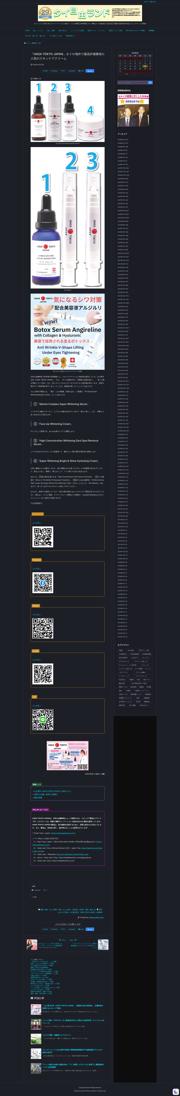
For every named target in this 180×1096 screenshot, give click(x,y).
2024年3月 (123, 242)
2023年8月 (123, 267)
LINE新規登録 (146, 654)
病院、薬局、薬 (90, 909)
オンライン (146, 658)
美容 (59, 909)
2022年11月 (123, 299)
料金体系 (133, 687)
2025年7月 (123, 186)
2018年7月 (123, 484)
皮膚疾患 (147, 698)
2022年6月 (123, 317)
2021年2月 (123, 374)
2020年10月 (123, 388)
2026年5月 (122, 150)
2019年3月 (123, 456)
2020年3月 (123, 413)
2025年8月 (123, 182)
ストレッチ (145, 665)
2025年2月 (123, 203)
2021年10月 (123, 345)
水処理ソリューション (142, 690)
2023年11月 (123, 257)
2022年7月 (123, 314)
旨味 (120, 690)
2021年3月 (123, 370)
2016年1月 (122, 583)
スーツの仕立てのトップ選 (40, 985)
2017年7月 (123, 527)
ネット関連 (53, 909)
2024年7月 (123, 228)
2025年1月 (123, 207)
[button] (176, 1092)
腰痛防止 (147, 701)
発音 (137, 698)
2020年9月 (123, 392)
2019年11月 (123, 427)
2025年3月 (123, 200)
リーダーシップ (124, 676)
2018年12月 (123, 466)
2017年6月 (122, 530)
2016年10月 (123, 559)
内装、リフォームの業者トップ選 (42, 963)
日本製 (149, 687)
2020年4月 (123, 409)
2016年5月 (122, 573)
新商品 (141, 687)
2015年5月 (122, 601)
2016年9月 (122, 562)
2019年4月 (123, 452)
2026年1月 (123, 164)
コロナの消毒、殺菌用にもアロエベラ (56, 1035)
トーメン (148, 669)
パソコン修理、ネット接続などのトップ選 (45, 987)
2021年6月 (123, 360)
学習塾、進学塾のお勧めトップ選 (42, 981)
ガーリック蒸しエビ (141, 661)
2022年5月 (123, 321)
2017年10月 (123, 516)
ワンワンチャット (141, 676)
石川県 (138, 701)
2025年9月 (123, 179)
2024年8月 (123, 225)
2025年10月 (123, 175)
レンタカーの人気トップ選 (40, 989)
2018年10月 (123, 473)
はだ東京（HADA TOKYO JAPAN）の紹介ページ (52, 791)
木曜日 (128, 690)
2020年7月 (123, 399)
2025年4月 (123, 196)
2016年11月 (123, 555)
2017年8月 (123, 523)
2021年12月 (123, 338)
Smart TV (135, 658)
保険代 (132, 679)
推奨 (100, 909)
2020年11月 (123, 385)
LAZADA (75, 909)
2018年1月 (123, 505)
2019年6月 (123, 445)
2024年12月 (123, 211)
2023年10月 (123, 260)
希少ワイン (147, 679)
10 (120, 63)
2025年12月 (123, 168)
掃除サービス (123, 687)
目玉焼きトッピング (125, 701)
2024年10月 (123, 218)
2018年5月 (123, 491)
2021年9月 (123, 349)
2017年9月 (123, 519)
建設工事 (122, 683)
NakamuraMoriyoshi (96, 917)
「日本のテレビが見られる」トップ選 (44, 961)
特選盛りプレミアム (125, 698)
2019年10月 (123, 431)
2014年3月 (122, 633)
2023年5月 (123, 278)
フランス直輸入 (141, 672)
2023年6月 (123, 274)
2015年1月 (122, 612)
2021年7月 (123, 356)
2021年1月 (123, 377)
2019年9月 (123, 434)
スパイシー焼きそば (125, 669)
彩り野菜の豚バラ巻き (139, 683)
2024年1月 (123, 250)
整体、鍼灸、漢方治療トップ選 (41, 993)
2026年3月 (123, 157)
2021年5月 (123, 363)
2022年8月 (123, 310)
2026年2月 (122, 161)
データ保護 (138, 669)
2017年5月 (122, 534)
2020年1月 (123, 420)
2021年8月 (123, 353)
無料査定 (148, 694)
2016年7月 (122, 569)
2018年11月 (123, 470)
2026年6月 (123, 147)
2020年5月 (123, 406)
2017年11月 (123, 512)
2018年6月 (123, 488)
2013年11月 (123, 637)
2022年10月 (123, 303)
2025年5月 (123, 193)
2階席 (121, 650)
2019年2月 (123, 459)
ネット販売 (66, 909)
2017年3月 (122, 541)
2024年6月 (123, 232)
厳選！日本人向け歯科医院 (39, 967)
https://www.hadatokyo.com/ (63, 833)
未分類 (81, 909)
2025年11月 (123, 171)
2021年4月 (123, 367)
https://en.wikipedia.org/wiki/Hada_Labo (72, 854)
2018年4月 (123, 495)
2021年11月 (123, 342)
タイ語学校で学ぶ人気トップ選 (42, 965)
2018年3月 (123, 498)
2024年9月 (123, 221)
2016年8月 (122, 566)
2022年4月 (123, 324)
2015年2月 (122, 608)
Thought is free (101, 1091)
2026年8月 (123, 139)
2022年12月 (123, 296)
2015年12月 (123, 587)
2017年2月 (122, 544)
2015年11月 (123, 591)
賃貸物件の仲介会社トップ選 (41, 969)
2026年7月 (123, 143)
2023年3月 (123, 285)
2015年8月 (122, 594)
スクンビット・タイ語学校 (127, 665)
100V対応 (131, 650)
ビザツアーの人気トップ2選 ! (41, 979)
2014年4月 (122, 630)
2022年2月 (123, 331)
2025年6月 (123, 189)
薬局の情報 (38, 797)
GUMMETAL (123, 654)
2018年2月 (123, 502)
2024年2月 (123, 246)
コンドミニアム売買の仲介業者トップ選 (45, 971)
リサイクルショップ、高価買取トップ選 (44, 973)
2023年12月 (123, 253)
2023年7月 (123, 271)
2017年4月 (122, 537)
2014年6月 (122, 622)
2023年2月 (123, 289)
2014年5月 (122, 626)
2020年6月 (123, 402)
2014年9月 (122, 619)
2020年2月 (123, 416)
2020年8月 (123, 395)
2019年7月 (123, 441)
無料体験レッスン (136, 694)
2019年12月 (123, 424)
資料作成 (122, 705)
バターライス (123, 672)
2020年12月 (123, 381)
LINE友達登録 (134, 654)
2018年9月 (123, 477)
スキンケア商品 (63, 912)
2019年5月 (123, 448)
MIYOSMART (123, 658)
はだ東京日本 (74, 912)
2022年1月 (123, 335)
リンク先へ (36, 523)
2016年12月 (123, 551)
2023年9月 (123, 264)
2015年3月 (122, 605)
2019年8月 (123, 438)
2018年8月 (123, 480)
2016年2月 (122, 580)
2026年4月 (122, 154)
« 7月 (126, 74)
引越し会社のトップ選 (39, 975)
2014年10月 (123, 615)
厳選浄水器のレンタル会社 (40, 977)
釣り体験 (133, 705)
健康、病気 (37, 43)
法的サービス (123, 694)
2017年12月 (123, 509)
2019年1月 (123, 463)
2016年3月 (122, 576)
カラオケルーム (124, 661)
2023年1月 (123, 292)
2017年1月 (122, 548)
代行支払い (122, 679)
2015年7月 (122, 598)
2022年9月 (123, 306)
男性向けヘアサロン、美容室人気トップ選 (45, 983)
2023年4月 (123, 282)
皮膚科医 (99, 912)
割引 (138, 679)
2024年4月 (123, 239)
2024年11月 (123, 214)
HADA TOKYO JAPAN (87, 912)
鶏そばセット (144, 705)
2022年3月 (123, 328)
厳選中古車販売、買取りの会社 (41, 991)
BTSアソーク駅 (144, 650)
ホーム (28, 43)
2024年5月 (123, 235)
